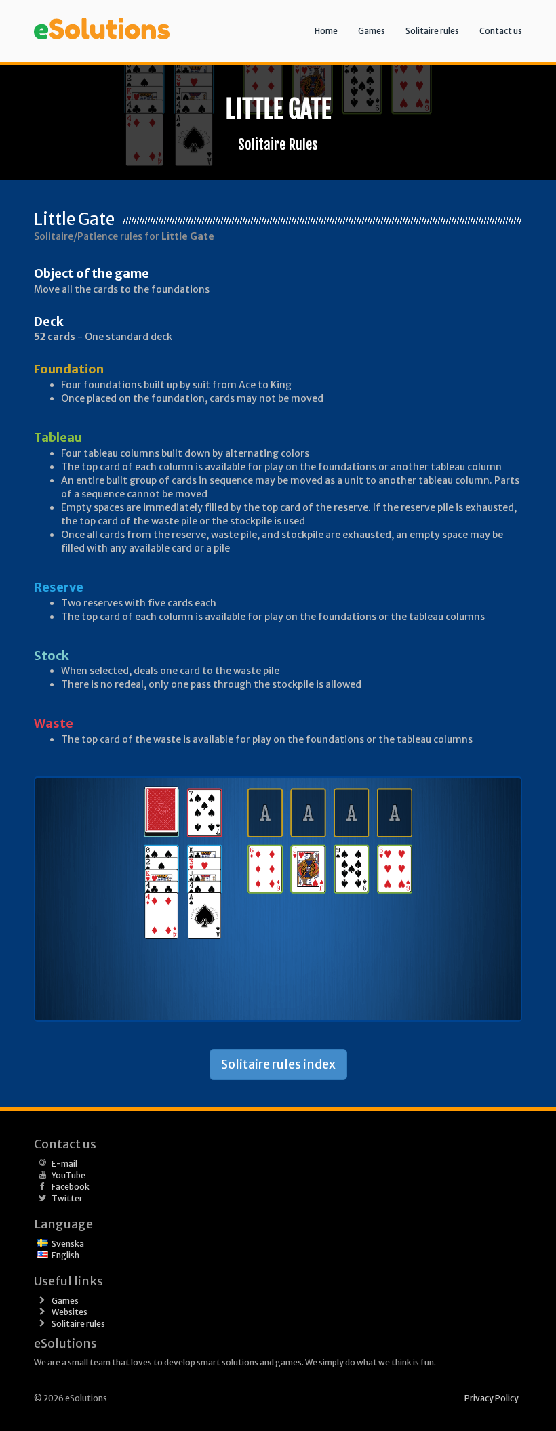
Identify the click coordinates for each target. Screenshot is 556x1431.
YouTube (68, 1175)
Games (371, 31)
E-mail (64, 1164)
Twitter (67, 1198)
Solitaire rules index (278, 1064)
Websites (69, 1312)
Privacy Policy (491, 1398)
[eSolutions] (102, 17)
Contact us (500, 31)
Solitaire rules (432, 31)
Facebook (71, 1187)
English (65, 1255)
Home (326, 31)
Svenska (68, 1244)
